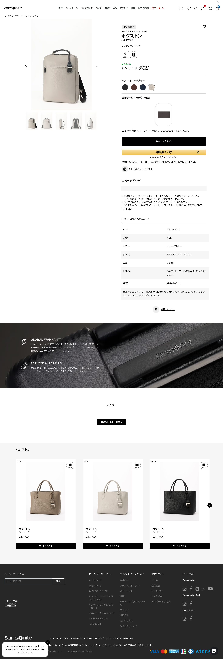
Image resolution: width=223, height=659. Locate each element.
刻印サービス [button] (111, 8)
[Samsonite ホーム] (12, 8)
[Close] (218, 1)
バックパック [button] (87, 8)
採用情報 (124, 615)
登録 (58, 581)
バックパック (12, 16)
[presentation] (25, 65)
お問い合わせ (168, 309)
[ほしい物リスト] (188, 8)
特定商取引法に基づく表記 (80, 651)
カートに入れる (164, 141)
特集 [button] (133, 8)
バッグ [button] (99, 8)
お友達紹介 (156, 596)
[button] (158, 8)
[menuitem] (60, 8)
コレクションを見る (131, 46)
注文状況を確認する (98, 618)
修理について (95, 580)
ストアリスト (126, 591)
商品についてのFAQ (98, 591)
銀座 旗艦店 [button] (143, 8)
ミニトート (24, 531)
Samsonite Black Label (134, 31)
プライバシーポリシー (50, 651)
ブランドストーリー (129, 585)
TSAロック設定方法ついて (101, 613)
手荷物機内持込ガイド (138, 219)
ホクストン (24, 529)
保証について (95, 585)
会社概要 (124, 580)
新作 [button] (61, 8)
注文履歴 (155, 585)
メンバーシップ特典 (161, 601)
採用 (122, 596)
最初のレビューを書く (111, 422)
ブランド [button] (124, 8)
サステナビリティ (128, 626)
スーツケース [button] (72, 8)
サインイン (156, 591)
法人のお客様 (126, 620)
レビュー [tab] (111, 405)
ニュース (124, 610)
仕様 (124, 219)
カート (154, 580)
